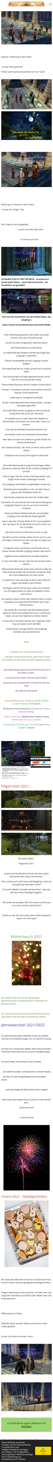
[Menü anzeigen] (50, 4)
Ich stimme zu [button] (43, 1451)
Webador (26, 1426)
